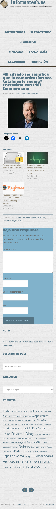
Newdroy (43, 447)
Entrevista (7, 221)
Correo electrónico (13, 292)
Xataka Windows (45, 468)
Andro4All (35, 411)
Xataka (41, 462)
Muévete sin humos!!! (10, 447)
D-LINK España (28, 424)
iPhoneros (7, 442)
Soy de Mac (33, 451)
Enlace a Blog (22, 434)
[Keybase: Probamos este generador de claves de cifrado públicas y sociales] (13, 188)
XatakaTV (32, 467)
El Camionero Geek (17, 428)
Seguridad (16, 221)
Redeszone (20, 451)
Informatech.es (28, 13)
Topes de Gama (13, 456)
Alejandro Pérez (21, 411)
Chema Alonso (30, 420)
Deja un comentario (30, 94)
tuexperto (29, 456)
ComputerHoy (17, 424)
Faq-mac (37, 434)
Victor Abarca (44, 456)
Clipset (7, 424)
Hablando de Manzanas (37, 439)
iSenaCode (16, 442)
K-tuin (45, 442)
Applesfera (41, 416)
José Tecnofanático (31, 442)
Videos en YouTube (20, 461)
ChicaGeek (42, 420)
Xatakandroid (17, 467)
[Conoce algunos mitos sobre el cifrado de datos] (13, 158)
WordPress (49, 504)
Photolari (10, 452)
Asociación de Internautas (13, 420)
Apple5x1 (30, 416)
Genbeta (46, 434)
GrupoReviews (8, 439)
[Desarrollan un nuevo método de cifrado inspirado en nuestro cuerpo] (37, 158)
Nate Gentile (35, 447)
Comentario (9, 249)
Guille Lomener (20, 438)
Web (5, 305)
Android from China (14, 416)
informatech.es (23, 504)
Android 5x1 (46, 411)
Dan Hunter (38, 424)
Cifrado (18, 218)
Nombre (8, 278)
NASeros (24, 446)
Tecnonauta (43, 452)
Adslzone (8, 411)
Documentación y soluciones (33, 218)
